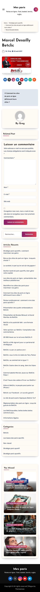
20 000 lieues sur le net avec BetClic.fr (17, 337)
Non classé (7, 443)
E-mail (7, 194)
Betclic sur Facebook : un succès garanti (18, 393)
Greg (9, 51)
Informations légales (11, 418)
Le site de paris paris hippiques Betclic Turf (19, 398)
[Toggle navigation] (3, 9)
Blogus (30, 586)
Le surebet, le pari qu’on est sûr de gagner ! (19, 266)
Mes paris (19, 7)
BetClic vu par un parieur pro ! (14, 350)
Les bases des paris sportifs (13, 438)
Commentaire (9, 158)
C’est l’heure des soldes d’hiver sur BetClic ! (19, 380)
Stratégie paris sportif (11, 448)
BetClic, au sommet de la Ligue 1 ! (15, 360)
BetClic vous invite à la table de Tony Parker (19, 355)
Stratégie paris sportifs (11, 454)
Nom (6, 187)
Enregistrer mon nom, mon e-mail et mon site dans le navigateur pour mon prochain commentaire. (19, 214)
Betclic (6, 433)
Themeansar (19, 589)
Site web (7, 201)
